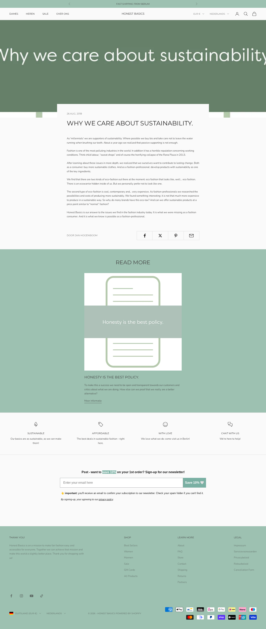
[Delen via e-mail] (191, 235)
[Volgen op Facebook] (11, 596)
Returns (182, 576)
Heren (30, 13)
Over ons (62, 13)
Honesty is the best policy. (111, 377)
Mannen (128, 557)
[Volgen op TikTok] (42, 596)
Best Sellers (130, 545)
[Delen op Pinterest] (176, 235)
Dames (13, 13)
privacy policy (106, 499)
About (181, 545)
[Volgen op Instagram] (21, 596)
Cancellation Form (244, 570)
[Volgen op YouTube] (31, 596)
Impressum (240, 545)
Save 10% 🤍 (194, 482)
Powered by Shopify (128, 613)
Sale (45, 13)
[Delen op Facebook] (144, 235)
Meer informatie (93, 401)
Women (128, 551)
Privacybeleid (241, 557)
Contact (182, 564)
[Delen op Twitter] (160, 235)
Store (180, 557)
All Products (130, 576)
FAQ (180, 551)
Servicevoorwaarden (245, 551)
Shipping (182, 570)
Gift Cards (129, 570)
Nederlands (217, 13)
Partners (182, 582)
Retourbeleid (241, 564)
